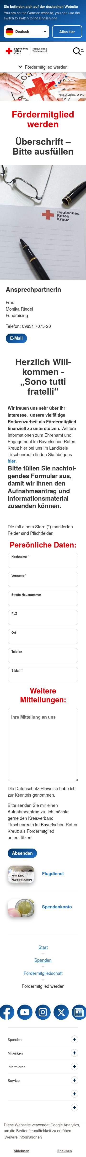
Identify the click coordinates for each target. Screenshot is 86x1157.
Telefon (16, 651)
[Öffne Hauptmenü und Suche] (78, 51)
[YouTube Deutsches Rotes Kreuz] (24, 1012)
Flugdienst (53, 873)
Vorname (18, 575)
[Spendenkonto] (21, 908)
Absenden (22, 853)
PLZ (14, 613)
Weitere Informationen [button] (23, 1137)
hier (12, 461)
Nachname (20, 556)
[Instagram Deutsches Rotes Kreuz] (43, 1012)
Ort (13, 632)
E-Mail (17, 670)
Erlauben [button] (64, 1151)
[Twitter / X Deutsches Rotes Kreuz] (61, 1012)
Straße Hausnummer (26, 594)
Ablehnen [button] (21, 1151)
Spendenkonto (57, 907)
